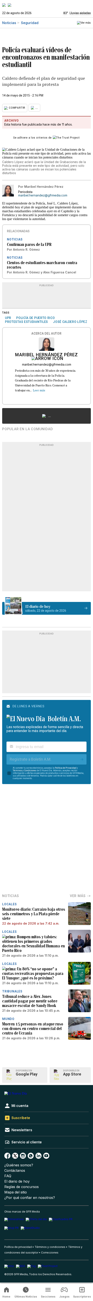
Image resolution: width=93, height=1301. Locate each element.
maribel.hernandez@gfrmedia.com (42, 195)
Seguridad (29, 23)
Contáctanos (14, 1171)
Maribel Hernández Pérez (46, 355)
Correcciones (49, 1252)
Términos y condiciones (50, 1247)
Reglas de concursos (21, 1187)
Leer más (39, 390)
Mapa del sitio (15, 1192)
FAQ (7, 1176)
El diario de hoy (17, 1181)
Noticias (9, 23)
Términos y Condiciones (24, 770)
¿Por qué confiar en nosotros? (29, 1198)
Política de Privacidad (65, 768)
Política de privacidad (18, 1247)
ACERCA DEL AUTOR (46, 333)
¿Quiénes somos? (18, 1165)
